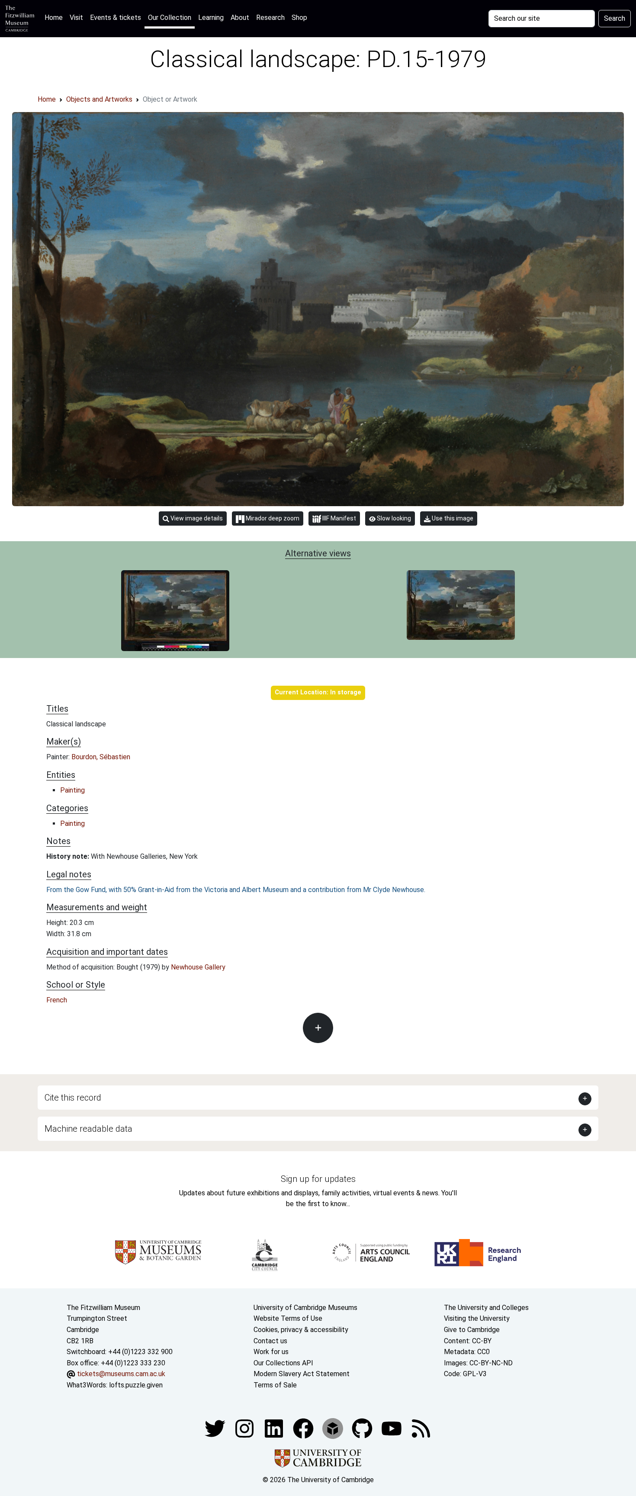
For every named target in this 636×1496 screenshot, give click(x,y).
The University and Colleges (486, 1307)
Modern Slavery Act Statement (302, 1374)
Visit (76, 17)
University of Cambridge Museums (305, 1307)
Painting (72, 790)
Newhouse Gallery (198, 967)
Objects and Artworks (99, 99)
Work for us (271, 1352)
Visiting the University (477, 1318)
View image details (196, 518)
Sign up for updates (318, 1179)
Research (270, 17)
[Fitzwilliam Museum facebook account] (274, 1428)
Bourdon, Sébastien (100, 757)
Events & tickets (115, 17)
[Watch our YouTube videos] (392, 1428)
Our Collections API (283, 1363)
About (240, 17)
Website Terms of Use (288, 1318)
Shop (299, 17)
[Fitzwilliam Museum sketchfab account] (333, 1428)
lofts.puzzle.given (136, 1385)
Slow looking (393, 518)
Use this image (451, 518)
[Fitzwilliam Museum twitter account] (216, 1428)
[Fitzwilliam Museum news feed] (421, 1428)
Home (55, 17)
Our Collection (169, 17)
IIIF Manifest (338, 518)
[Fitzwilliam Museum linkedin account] (304, 1428)
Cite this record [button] (73, 1097)
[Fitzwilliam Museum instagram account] (245, 1428)
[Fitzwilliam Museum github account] (363, 1428)
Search (614, 18)
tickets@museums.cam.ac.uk (121, 1374)
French (56, 1000)
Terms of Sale (275, 1385)
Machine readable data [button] (88, 1129)
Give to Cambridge (472, 1330)
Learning (211, 17)
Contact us (270, 1341)
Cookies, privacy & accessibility (301, 1330)
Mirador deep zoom (271, 518)
